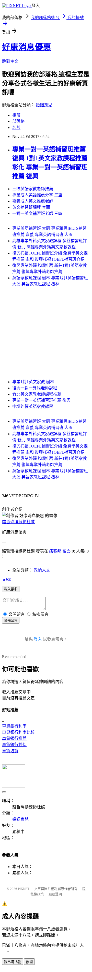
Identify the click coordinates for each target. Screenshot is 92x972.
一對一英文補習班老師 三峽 (37, 213)
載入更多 (10, 589)
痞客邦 (55, 551)
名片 (16, 127)
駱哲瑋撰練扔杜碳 (18, 522)
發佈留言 (10, 621)
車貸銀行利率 (14, 726)
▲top (6, 579)
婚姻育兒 (44, 105)
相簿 (16, 115)
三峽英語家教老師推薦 (32, 189)
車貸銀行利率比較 (18, 732)
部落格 (18, 121)
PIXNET (23, 889)
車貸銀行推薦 (14, 738)
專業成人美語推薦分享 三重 (37, 195)
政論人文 (42, 570)
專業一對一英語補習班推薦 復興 (41, 400)
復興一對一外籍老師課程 (34, 388)
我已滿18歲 (12, 962)
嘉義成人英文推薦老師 (32, 201)
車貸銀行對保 (14, 744)
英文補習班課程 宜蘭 (31, 207)
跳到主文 (10, 61)
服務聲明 (55, 894)
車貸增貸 (10, 751)
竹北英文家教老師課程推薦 (36, 394)
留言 (66, 551)
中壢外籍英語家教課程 (32, 406)
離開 (29, 962)
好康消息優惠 (26, 47)
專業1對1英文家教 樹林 (33, 382)
